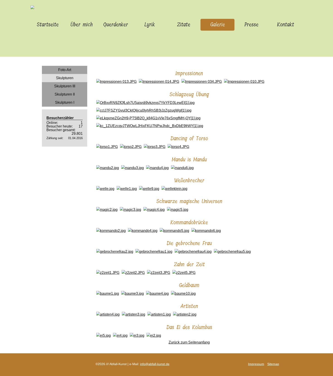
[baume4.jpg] (157, 293)
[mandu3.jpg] (132, 168)
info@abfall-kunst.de (154, 364)
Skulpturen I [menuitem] (64, 102)
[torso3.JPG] (154, 147)
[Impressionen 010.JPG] (244, 82)
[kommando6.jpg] (206, 231)
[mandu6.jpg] (182, 168)
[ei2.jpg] (154, 335)
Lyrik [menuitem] (149, 24)
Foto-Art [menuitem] (64, 70)
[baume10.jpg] (183, 293)
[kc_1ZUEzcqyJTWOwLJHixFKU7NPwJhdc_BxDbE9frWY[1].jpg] (149, 126)
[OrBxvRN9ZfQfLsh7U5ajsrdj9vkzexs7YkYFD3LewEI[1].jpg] (145, 103)
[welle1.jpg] (127, 189)
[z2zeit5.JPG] (183, 273)
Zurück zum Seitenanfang (189, 342)
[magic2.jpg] (107, 209)
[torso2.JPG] (131, 147)
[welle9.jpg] (149, 189)
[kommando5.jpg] (174, 231)
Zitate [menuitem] (183, 24)
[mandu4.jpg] (157, 168)
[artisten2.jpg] (184, 314)
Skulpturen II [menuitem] (65, 94)
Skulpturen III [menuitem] (64, 86)
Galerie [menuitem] (217, 24)
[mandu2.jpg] (107, 168)
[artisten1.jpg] (159, 314)
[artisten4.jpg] (108, 314)
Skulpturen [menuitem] (64, 78)
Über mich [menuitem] (81, 24)
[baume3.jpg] (132, 293)
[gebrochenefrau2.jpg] (114, 251)
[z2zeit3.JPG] (158, 273)
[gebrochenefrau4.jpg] (193, 251)
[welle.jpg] (105, 189)
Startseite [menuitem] (48, 24)
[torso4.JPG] (178, 147)
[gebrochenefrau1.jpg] (153, 251)
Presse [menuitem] (251, 24)
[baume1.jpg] (107, 293)
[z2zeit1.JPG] (107, 273)
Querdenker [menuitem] (115, 24)
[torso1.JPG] (107, 147)
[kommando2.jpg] (111, 231)
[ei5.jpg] (103, 335)
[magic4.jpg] (154, 209)
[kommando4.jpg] (142, 231)
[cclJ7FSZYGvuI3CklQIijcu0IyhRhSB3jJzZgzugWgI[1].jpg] (143, 110)
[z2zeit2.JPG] (133, 273)
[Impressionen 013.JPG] (116, 82)
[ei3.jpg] (137, 335)
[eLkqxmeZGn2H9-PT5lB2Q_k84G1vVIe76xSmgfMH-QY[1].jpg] (148, 118)
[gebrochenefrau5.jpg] (232, 251)
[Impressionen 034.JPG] (201, 82)
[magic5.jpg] (177, 209)
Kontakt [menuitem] (285, 24)
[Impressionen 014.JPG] (159, 82)
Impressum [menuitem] (256, 364)
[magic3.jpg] (130, 209)
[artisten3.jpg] (133, 314)
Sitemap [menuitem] (273, 364)
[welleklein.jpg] (174, 189)
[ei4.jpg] (120, 335)
